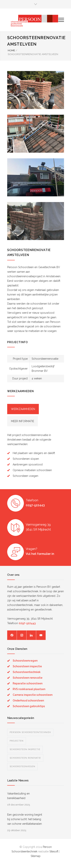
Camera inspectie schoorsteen (32, 694)
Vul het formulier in (40, 554)
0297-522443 (35, 505)
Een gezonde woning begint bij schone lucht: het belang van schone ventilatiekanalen (24, 819)
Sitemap (36, 856)
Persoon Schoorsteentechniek (30, 732)
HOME (11, 50)
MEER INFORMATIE (22, 421)
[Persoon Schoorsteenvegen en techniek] (32, 19)
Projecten (16, 741)
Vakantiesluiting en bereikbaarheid (18, 796)
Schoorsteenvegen (25, 660)
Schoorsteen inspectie (27, 666)
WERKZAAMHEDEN (23, 409)
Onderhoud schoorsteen (28, 700)
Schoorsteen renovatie (27, 677)
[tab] (23, 409)
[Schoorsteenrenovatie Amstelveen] (35, 90)
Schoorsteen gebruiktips (29, 706)
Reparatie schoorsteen (27, 683)
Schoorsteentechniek (27, 672)
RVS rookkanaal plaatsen (29, 689)
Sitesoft (53, 851)
